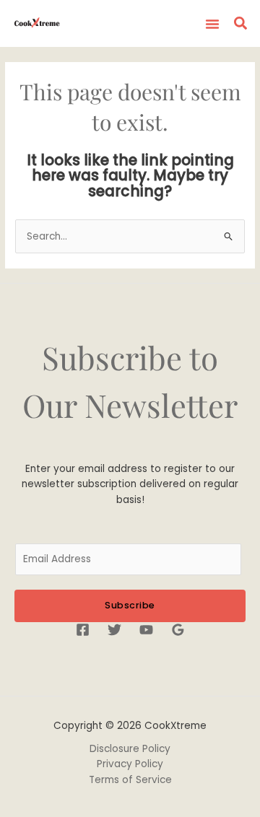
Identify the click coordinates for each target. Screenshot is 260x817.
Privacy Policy (130, 764)
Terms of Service (130, 780)
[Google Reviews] (178, 630)
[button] (212, 24)
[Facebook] (83, 630)
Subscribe (130, 605)
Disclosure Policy (130, 749)
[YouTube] (146, 630)
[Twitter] (114, 630)
